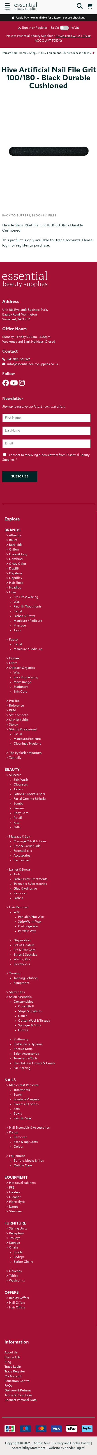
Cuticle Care (23, 1165)
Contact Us (12, 1357)
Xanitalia (15, 758)
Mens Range (22, 682)
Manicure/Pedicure (27, 739)
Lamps (13, 1206)
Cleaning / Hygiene (27, 743)
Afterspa (15, 535)
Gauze (22, 1016)
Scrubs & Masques (26, 1099)
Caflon (14, 549)
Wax (17, 602)
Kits (16, 822)
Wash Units (17, 1280)
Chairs (13, 1247)
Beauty (12, 770)
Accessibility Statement (28, 1448)
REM (12, 710)
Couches (15, 1271)
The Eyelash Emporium (25, 753)
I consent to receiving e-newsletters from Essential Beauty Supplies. (46, 457)
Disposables (22, 940)
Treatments (22, 1090)
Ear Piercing (22, 1068)
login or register (15, 245)
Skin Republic (18, 720)
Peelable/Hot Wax (31, 917)
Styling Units (18, 1228)
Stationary (21, 687)
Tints (17, 874)
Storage (14, 1243)
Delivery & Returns (18, 1390)
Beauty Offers (19, 1298)
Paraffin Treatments (28, 606)
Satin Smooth (18, 715)
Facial (18, 611)
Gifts (17, 827)
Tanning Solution (25, 978)
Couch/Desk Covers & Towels (34, 1063)
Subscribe (19, 476)
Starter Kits (17, 992)
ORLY (13, 663)
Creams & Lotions (26, 1104)
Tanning (14, 973)
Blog (8, 1362)
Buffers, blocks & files (29, 1161)
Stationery (21, 1039)
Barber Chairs (23, 1262)
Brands (13, 530)
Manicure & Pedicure (24, 1085)
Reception (16, 1233)
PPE (11, 1187)
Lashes (18, 898)
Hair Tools (16, 583)
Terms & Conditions (18, 1395)
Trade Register (15, 1371)
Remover (20, 893)
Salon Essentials (20, 997)
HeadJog (15, 587)
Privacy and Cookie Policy (71, 1443)
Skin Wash (21, 780)
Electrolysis (22, 964)
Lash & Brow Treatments (30, 879)
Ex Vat (55, 28)
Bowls (18, 1114)
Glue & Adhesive (25, 888)
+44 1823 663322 (18, 359)
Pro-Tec (14, 701)
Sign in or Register (34, 28)
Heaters (14, 1192)
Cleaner (15, 1197)
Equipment (21, 983)
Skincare (15, 775)
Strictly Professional (23, 729)
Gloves (23, 1030)
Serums (19, 808)
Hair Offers (17, 1307)
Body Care (21, 813)
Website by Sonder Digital (66, 1448)
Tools (17, 630)
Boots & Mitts (23, 1049)
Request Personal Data (21, 1400)
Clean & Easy (18, 554)
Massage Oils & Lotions (30, 841)
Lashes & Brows (24, 616)
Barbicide (16, 545)
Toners (18, 789)
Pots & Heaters (24, 945)
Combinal (16, 559)
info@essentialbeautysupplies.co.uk (32, 364)
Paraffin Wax (27, 931)
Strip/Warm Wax (29, 921)
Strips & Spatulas (25, 955)
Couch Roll (26, 1006)
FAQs (8, 1386)
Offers (12, 1293)
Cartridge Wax (28, 926)
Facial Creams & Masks (30, 799)
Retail (18, 818)
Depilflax (15, 578)
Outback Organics (22, 668)
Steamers (16, 1211)
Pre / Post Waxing (26, 597)
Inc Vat (74, 28)
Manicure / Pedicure (28, 621)
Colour (18, 1147)
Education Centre (17, 1381)
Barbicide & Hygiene (28, 1044)
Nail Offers (17, 1303)
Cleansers (21, 784)
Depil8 (14, 568)
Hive (12, 592)
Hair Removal (18, 907)
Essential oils (23, 851)
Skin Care (20, 691)
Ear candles (22, 860)
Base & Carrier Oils (27, 846)
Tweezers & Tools (25, 1058)
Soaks (18, 1095)
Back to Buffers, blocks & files (29, 215)
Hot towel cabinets (22, 1183)
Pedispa (19, 1257)
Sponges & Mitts (29, 1025)
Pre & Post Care (24, 950)
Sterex (13, 724)
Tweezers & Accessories (30, 884)
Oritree (14, 658)
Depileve (15, 573)
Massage (20, 625)
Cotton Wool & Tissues (34, 1021)
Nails (10, 1080)
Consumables (23, 1002)
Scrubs (18, 803)
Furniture (15, 1223)
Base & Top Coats (26, 1142)
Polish (13, 1132)
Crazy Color (17, 564)
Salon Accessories (26, 1054)
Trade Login (13, 1367)
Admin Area (42, 1443)
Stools (18, 1252)
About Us (11, 1352)
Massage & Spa (19, 836)
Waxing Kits (22, 959)
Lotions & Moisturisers (29, 794)
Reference (16, 705)
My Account (13, 1376)
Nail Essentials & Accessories (29, 1128)
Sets (17, 1109)
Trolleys (14, 1238)
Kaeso (13, 639)
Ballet (13, 540)
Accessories (22, 855)
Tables (13, 1276)
